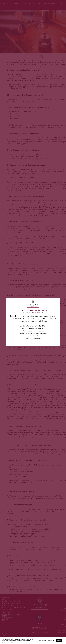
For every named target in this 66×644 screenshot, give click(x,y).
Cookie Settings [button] (42, 640)
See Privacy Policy (8, 642)
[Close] (64, 640)
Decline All (51, 640)
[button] (58, 300)
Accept (59, 640)
